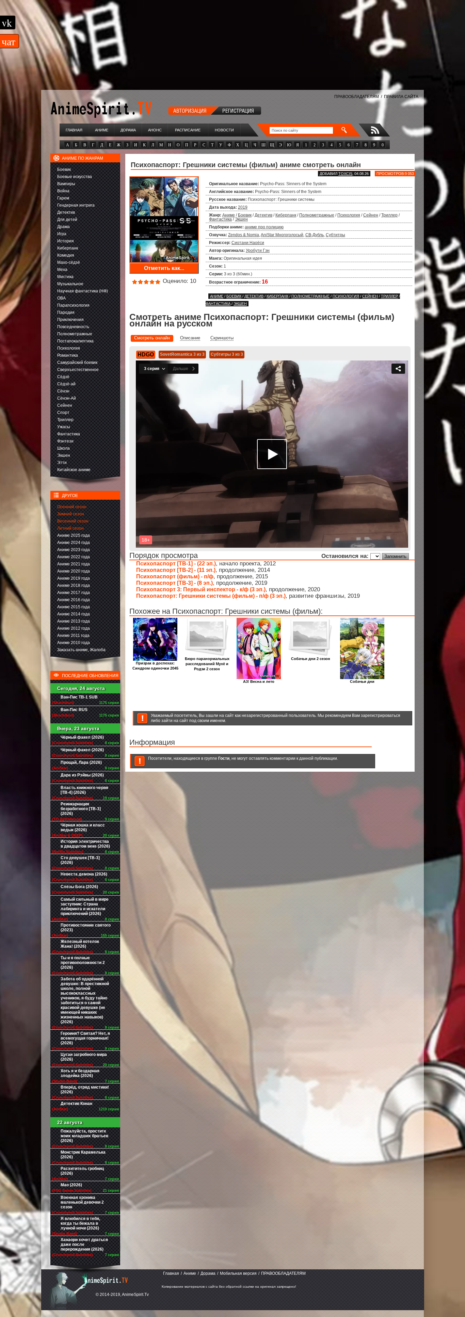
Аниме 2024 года (73, 542)
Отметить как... (164, 268)
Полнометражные (74, 334)
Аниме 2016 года (73, 599)
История (65, 241)
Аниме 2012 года (73, 628)
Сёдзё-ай (66, 384)
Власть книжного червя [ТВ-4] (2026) (84, 790)
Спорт (63, 412)
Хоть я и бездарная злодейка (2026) (80, 1073)
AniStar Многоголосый (282, 234)
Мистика (65, 276)
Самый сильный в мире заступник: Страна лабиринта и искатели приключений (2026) (85, 906)
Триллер (65, 419)
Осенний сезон (71, 506)
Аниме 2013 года (73, 621)
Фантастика (68, 434)
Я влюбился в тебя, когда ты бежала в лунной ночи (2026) (80, 1223)
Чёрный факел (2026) (82, 737)
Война (63, 191)
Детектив (66, 212)
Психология (68, 348)
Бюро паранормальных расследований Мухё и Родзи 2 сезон (207, 664)
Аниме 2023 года (73, 549)
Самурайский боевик (77, 362)
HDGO (146, 354)
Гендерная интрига (76, 205)
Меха (62, 269)
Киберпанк (67, 248)
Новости (224, 130)
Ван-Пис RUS (74, 709)
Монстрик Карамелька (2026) (83, 1154)
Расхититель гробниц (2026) (82, 1171)
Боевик (64, 169)
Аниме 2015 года (73, 607)
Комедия (65, 255)
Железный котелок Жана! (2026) (80, 944)
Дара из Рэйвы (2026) (82, 775)
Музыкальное (70, 284)
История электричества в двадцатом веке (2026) (85, 844)
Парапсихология (73, 305)
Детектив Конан (76, 1103)
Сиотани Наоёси (247, 242)
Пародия (66, 312)
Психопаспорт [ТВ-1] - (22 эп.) (176, 563)
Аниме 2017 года (73, 592)
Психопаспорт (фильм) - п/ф (174, 576)
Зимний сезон (70, 514)
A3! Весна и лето (258, 681)
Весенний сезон (73, 521)
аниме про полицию (264, 227)
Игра (61, 233)
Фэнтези (65, 441)
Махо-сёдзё (68, 262)
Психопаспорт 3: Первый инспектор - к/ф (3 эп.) (201, 589)
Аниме (101, 130)
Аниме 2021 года (73, 564)
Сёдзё (63, 376)
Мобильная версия (238, 1273)
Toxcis (345, 174)
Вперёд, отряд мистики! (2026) (85, 1089)
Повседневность (73, 326)
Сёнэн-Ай (66, 398)
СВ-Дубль (314, 234)
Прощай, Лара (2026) (81, 762)
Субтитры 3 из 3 (227, 354)
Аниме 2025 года (73, 535)
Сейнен (64, 405)
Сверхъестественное (78, 369)
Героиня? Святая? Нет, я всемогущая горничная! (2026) (85, 1038)
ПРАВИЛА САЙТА (401, 96)
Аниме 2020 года (73, 571)
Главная (74, 130)
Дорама (128, 130)
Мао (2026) (71, 1185)
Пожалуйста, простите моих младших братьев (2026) (84, 1136)
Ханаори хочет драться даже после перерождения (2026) (84, 1244)
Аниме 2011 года (73, 635)
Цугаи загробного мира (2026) (84, 1057)
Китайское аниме (74, 469)
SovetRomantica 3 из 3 (182, 354)
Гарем (63, 198)
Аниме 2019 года (73, 578)
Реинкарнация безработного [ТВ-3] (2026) (81, 809)
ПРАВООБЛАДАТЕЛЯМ (356, 96)
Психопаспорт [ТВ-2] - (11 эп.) (175, 570)
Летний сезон (70, 528)
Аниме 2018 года (73, 585)
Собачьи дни (362, 681)
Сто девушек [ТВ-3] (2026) (80, 860)
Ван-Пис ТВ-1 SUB (79, 697)
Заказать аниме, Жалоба (81, 649)
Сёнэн (63, 391)
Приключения (70, 319)
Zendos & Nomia (243, 234)
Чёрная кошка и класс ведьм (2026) (83, 827)
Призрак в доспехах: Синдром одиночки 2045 (155, 665)
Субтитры (335, 234)
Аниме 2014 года (73, 614)
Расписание (188, 130)
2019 (242, 207)
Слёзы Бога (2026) (79, 886)
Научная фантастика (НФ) (82, 291)
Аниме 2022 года (73, 557)
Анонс (155, 130)
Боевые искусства (74, 176)
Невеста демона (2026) (84, 874)
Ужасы (63, 426)
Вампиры (66, 183)
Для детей (67, 219)
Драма (63, 226)
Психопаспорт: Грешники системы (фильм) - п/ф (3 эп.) (211, 596)
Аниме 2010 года (73, 642)
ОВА (61, 298)
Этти (62, 462)
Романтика (67, 355)
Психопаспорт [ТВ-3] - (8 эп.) (174, 583)
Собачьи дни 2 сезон (310, 659)
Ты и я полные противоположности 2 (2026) (83, 962)
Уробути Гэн (258, 250)
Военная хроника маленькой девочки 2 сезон (82, 1202)
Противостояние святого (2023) (86, 927)
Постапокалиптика (75, 341)
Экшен (63, 455)
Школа (63, 448)
